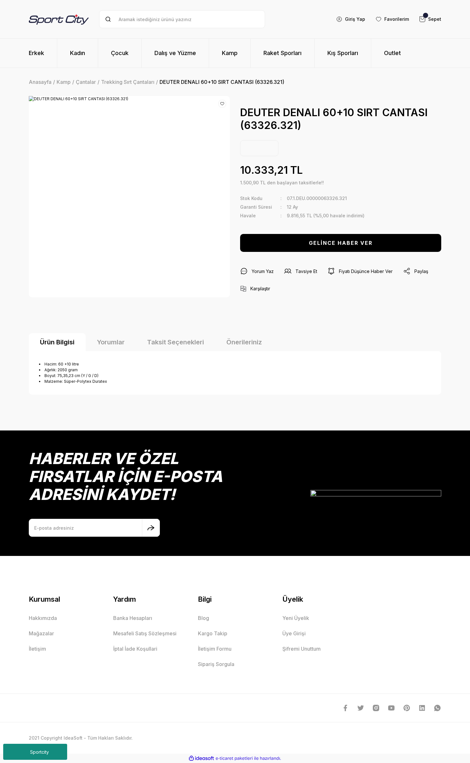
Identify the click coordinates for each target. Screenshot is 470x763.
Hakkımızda (43, 618)
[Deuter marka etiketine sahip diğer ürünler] (259, 148)
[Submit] (151, 528)
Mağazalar (41, 633)
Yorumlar (111, 342)
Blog (203, 618)
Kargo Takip (212, 633)
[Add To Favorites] (222, 104)
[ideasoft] (201, 758)
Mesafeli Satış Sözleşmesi (144, 633)
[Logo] (59, 19)
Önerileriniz (244, 342)
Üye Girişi (294, 633)
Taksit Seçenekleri (175, 342)
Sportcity (39, 752)
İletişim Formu (214, 649)
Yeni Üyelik (295, 618)
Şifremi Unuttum (301, 649)
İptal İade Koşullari (135, 649)
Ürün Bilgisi (57, 342)
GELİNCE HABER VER (340, 243)
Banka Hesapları (132, 618)
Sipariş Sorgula (216, 664)
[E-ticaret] (234, 758)
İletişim (37, 649)
